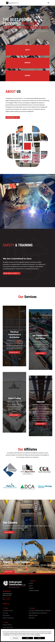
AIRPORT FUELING (33, 615)
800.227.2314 (7, 599)
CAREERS (31, 588)
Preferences (15, 638)
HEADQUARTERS (7, 591)
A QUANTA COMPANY (34, 590)
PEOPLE (31, 585)
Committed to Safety (8, 610)
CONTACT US (6, 603)
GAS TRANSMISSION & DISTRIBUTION (38, 613)
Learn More (13, 352)
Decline (27, 638)
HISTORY (31, 583)
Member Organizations (8, 618)
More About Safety (11, 273)
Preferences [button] (37, 634)
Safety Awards (6, 615)
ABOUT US (32, 581)
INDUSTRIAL (32, 618)
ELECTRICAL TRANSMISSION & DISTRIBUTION (40, 610)
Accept (39, 638)
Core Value (5, 613)
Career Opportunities (8, 627)
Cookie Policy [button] (7, 634)
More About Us (11, 117)
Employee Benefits (7, 624)
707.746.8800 (7, 597)
